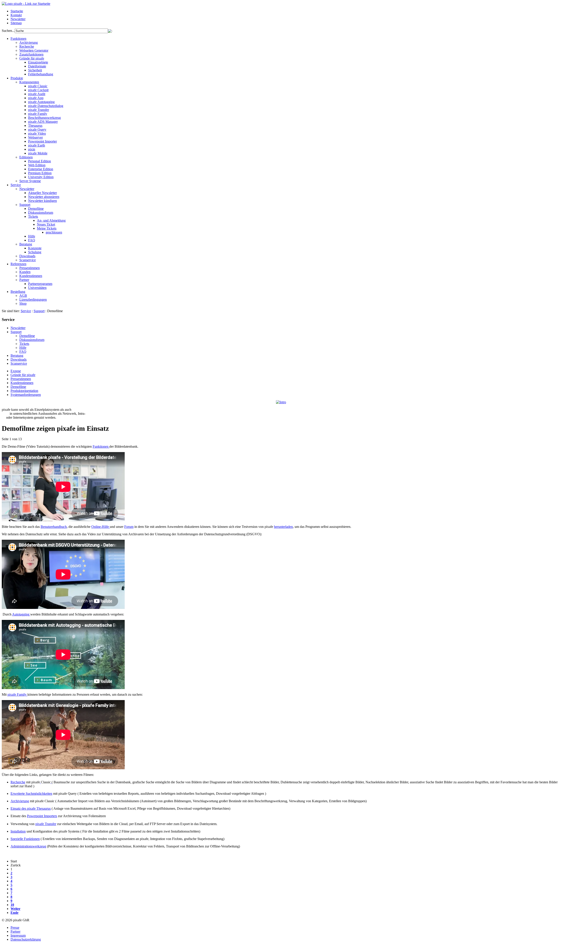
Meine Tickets (46, 228)
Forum (128, 527)
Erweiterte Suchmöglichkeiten (31, 793)
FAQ (31, 240)
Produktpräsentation (24, 391)
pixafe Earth (36, 145)
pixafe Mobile (37, 153)
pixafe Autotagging (41, 102)
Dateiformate (37, 66)
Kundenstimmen (30, 276)
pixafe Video (37, 133)
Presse (15, 927)
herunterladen (283, 527)
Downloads (27, 256)
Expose (16, 371)
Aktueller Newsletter (42, 193)
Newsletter (18, 19)
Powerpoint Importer (42, 141)
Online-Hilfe (100, 527)
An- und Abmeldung (51, 220)
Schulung (34, 252)
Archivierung (28, 42)
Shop (23, 303)
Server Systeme (30, 181)
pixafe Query (37, 129)
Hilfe (31, 236)
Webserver (35, 137)
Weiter (15, 909)
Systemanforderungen (26, 394)
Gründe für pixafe (31, 58)
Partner (24, 280)
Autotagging (21, 614)
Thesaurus (35, 125)
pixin (31, 149)
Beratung (25, 244)
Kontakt (16, 15)
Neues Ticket (46, 224)
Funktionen (18, 38)
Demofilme (36, 208)
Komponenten (29, 82)
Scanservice (27, 260)
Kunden (25, 272)
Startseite (17, 11)
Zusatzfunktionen (31, 54)
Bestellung (18, 291)
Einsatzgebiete (38, 62)
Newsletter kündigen (42, 201)
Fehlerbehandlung (40, 74)
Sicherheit (35, 70)
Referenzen (18, 264)
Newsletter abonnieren (43, 197)
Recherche (26, 46)
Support (24, 204)
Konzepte (34, 248)
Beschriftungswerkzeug (44, 117)
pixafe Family (37, 114)
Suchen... (8, 31)
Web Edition (36, 165)
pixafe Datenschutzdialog (45, 106)
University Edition (41, 177)
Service (16, 185)
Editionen (26, 157)
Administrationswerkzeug (28, 846)
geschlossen (54, 232)
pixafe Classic (37, 86)
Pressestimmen (29, 268)
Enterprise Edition (40, 169)
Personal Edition (39, 161)
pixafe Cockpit (38, 90)
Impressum (18, 935)
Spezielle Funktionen (25, 839)
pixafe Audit (36, 94)
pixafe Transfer (38, 110)
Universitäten (37, 288)
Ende (14, 912)
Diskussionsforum (40, 212)
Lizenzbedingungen (33, 299)
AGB (23, 295)
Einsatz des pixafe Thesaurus (31, 808)
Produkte (17, 78)
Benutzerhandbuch (54, 527)
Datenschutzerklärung (26, 939)
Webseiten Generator (33, 50)
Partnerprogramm (40, 284)
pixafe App (35, 98)
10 (12, 905)
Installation (18, 831)
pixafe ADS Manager (43, 121)
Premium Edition (40, 173)
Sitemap (16, 23)
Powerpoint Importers (42, 816)
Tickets (33, 216)
